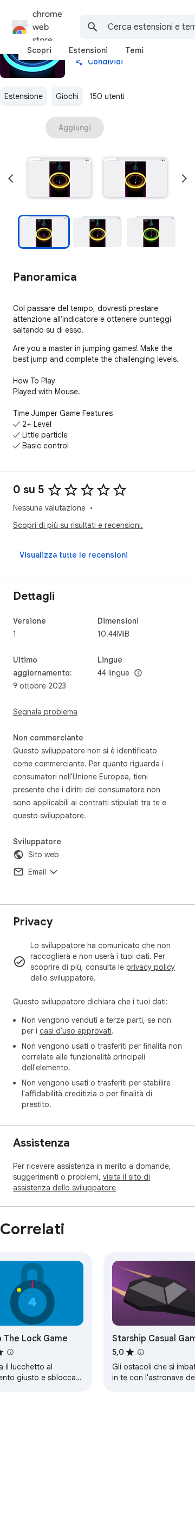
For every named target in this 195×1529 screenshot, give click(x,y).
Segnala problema (45, 712)
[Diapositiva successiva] (184, 178)
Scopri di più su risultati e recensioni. (78, 525)
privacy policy (150, 967)
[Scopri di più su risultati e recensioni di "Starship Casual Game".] (141, 1352)
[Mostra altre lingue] (138, 673)
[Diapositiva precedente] (11, 178)
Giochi (67, 96)
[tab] (39, 50)
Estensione (23, 96)
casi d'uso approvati (76, 1031)
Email (37, 872)
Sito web (43, 854)
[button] (59, 178)
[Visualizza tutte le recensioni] (73, 555)
